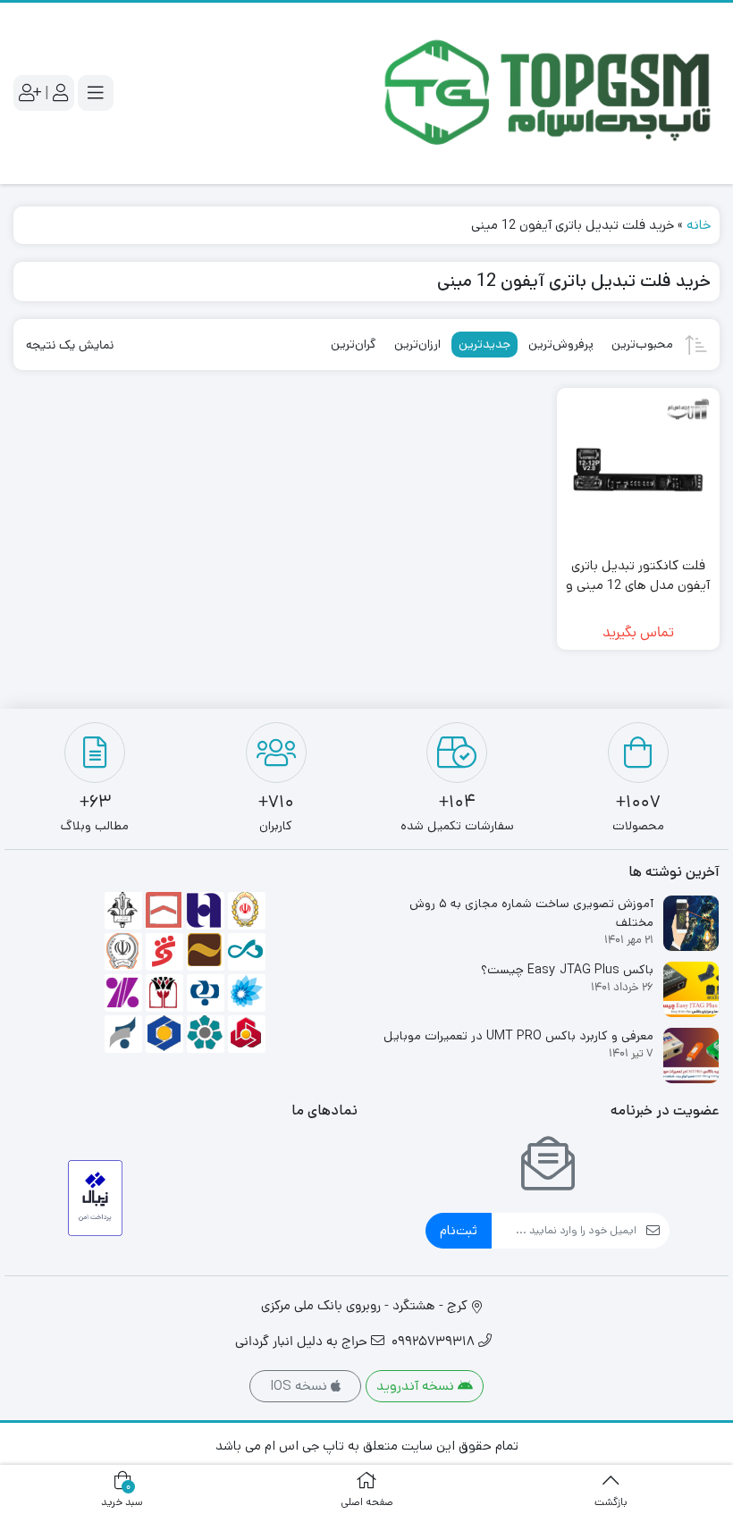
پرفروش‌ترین (561, 344)
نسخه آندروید (417, 1385)
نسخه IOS (300, 1385)
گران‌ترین (353, 344)
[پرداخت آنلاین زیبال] (95, 1198)
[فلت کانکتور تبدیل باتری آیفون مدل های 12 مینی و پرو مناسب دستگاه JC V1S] (639, 470)
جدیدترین (484, 344)
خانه (699, 224)
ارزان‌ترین (417, 344)
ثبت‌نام (458, 1230)
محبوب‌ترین (642, 344)
